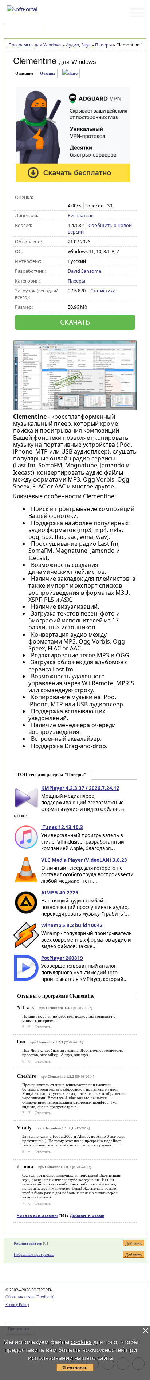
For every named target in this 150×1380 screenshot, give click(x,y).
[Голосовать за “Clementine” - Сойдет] (87, 197)
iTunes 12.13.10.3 (62, 827)
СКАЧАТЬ (75, 322)
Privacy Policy (17, 1304)
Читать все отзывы (37, 1215)
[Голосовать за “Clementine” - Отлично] (102, 197)
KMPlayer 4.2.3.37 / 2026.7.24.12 (80, 788)
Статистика (102, 290)
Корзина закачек (28, 1243)
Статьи (61, 30)
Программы (25, 30)
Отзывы (47, 73)
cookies (81, 1342)
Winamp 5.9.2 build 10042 (72, 925)
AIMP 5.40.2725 (59, 892)
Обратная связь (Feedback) (29, 1296)
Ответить (43, 1026)
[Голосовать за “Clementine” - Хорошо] (94, 197)
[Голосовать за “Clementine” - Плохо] (79, 197)
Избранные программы (34, 1254)
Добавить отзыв (87, 1215)
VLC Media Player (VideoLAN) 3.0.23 (84, 860)
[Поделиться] (70, 73)
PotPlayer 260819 (62, 958)
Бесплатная (81, 215)
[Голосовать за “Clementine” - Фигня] (71, 197)
